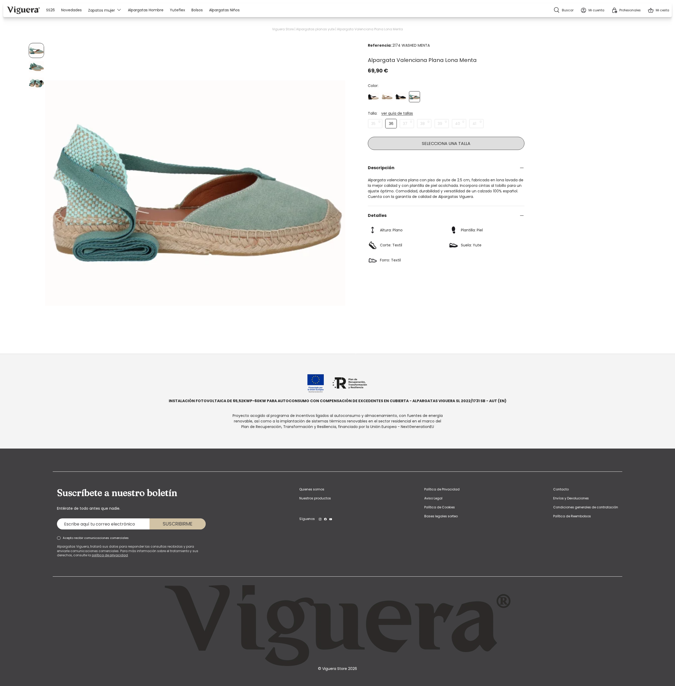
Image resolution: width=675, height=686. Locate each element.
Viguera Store (283, 29)
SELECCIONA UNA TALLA (446, 143)
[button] (658, 10)
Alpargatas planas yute (315, 29)
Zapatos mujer (101, 10)
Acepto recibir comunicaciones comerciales (96, 538)
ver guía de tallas (397, 113)
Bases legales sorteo (441, 516)
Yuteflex (177, 10)
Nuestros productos (315, 498)
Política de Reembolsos (572, 516)
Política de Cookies (439, 507)
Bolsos (197, 10)
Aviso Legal (433, 498)
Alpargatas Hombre (145, 10)
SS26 (50, 10)
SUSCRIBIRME (177, 523)
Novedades (71, 10)
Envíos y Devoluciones (571, 498)
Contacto (561, 489)
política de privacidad (110, 555)
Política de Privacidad (442, 489)
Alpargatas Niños (224, 10)
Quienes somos (311, 489)
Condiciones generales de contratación (585, 507)
